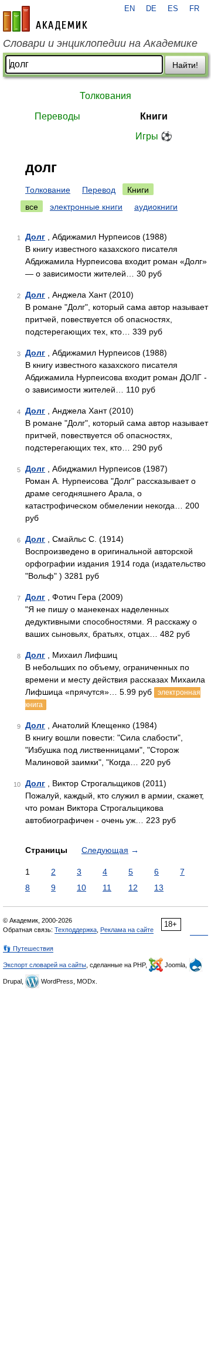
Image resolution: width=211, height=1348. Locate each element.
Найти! (185, 65)
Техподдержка (76, 929)
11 (107, 887)
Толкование (47, 189)
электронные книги (86, 206)
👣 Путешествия (28, 948)
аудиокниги (156, 206)
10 (81, 887)
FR (194, 9)
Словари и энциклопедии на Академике (100, 43)
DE (151, 9)
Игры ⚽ (153, 136)
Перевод (98, 189)
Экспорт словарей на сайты (44, 964)
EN (129, 9)
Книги (154, 116)
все (31, 206)
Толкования (105, 96)
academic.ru (45, 19)
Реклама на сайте (127, 929)
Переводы (57, 116)
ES (173, 9)
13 (159, 887)
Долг (35, 236)
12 (133, 887)
